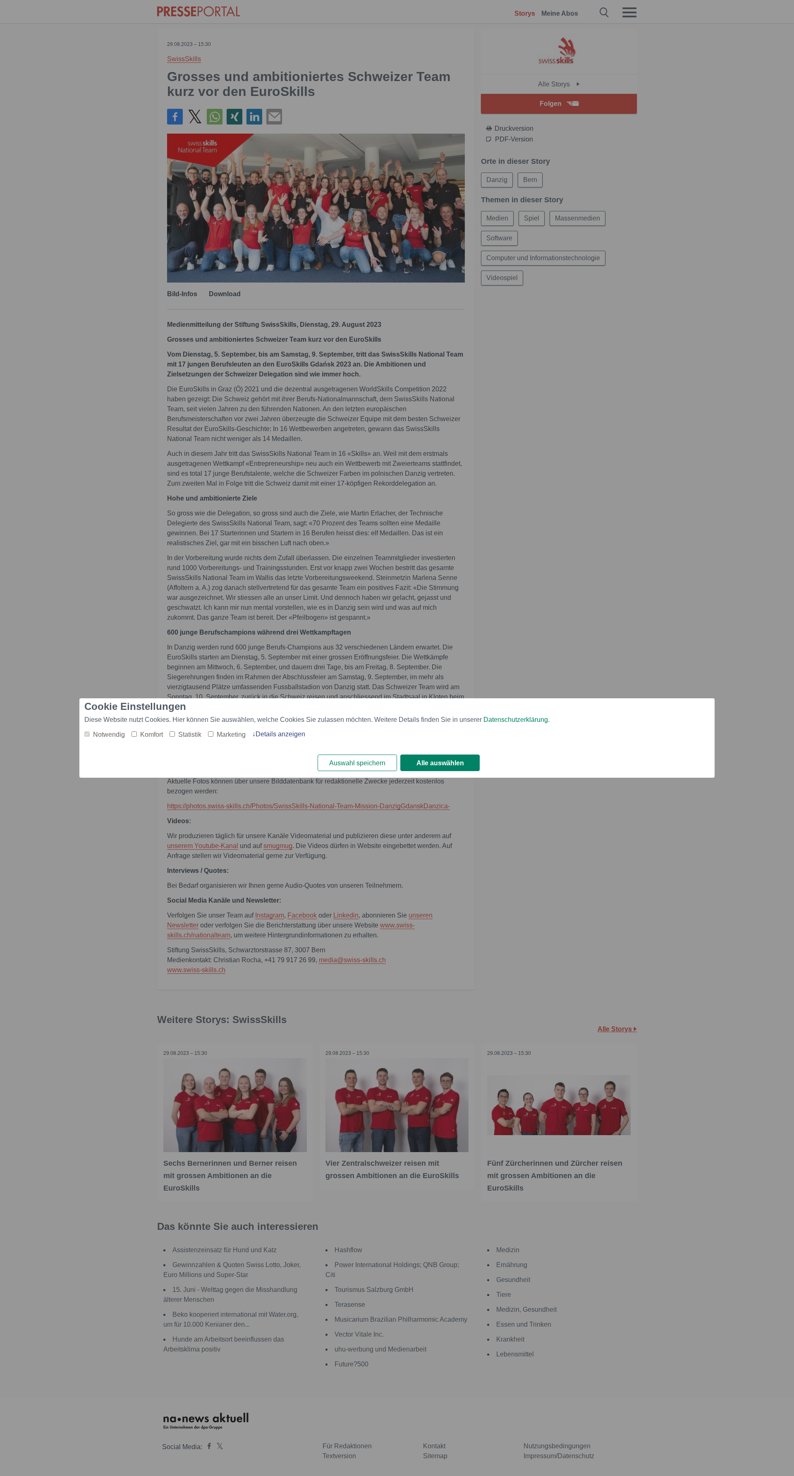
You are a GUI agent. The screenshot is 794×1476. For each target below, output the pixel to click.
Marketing (231, 734)
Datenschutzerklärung (515, 719)
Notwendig (109, 734)
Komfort (151, 734)
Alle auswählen (440, 763)
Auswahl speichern (357, 763)
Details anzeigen (280, 734)
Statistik (189, 734)
